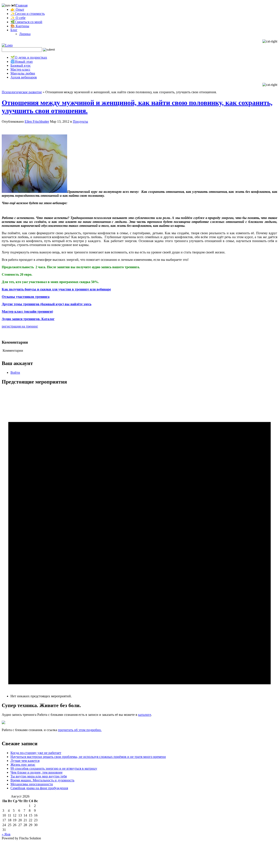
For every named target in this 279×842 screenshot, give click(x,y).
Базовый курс (20, 65)
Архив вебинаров (23, 77)
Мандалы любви (22, 73)
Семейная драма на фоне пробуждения (39, 788)
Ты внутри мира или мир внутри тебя (38, 776)
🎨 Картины (19, 26)
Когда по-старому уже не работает (35, 753)
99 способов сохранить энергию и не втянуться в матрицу (53, 768)
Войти (15, 372)
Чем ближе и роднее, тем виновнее (36, 772)
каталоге (144, 714)
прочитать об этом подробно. (80, 730)
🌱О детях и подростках (28, 57)
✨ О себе (18, 18)
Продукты (80, 121)
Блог (13, 30)
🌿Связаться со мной (26, 22)
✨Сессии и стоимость (27, 13)
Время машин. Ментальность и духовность (42, 780)
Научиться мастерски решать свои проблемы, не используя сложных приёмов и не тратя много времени (88, 757)
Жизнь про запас (22, 764)
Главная (21, 5)
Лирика (25, 34)
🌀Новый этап (21, 61)
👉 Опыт (17, 9)
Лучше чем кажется (24, 760)
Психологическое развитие (22, 92)
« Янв (6, 834)
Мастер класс (20, 69)
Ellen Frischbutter (37, 121)
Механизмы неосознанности (31, 784)
